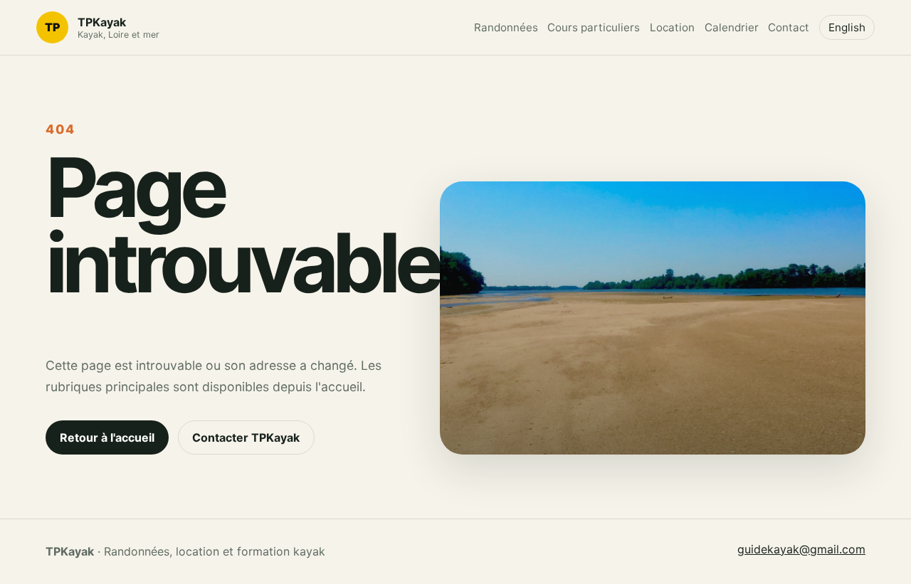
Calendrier (732, 27)
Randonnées (506, 27)
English (846, 27)
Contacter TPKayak (246, 437)
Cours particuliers (593, 27)
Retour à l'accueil (107, 437)
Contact (788, 27)
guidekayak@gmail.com (801, 549)
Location (672, 27)
